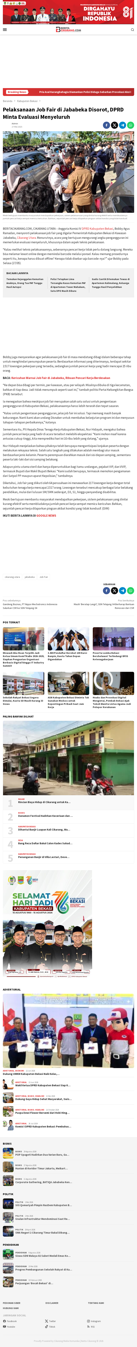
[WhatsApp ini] (130, 125)
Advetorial (8, 1071)
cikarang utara (12, 577)
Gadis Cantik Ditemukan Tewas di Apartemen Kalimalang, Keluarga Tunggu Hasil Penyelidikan (111, 283)
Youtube (11, 1326)
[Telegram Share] (122, 125)
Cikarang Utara (26, 238)
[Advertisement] (68, 61)
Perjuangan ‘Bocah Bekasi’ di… (34, 1283)
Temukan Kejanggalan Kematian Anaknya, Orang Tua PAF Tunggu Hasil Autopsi (24, 283)
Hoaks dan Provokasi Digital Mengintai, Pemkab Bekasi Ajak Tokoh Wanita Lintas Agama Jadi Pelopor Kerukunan (112, 702)
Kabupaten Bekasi (27, 826)
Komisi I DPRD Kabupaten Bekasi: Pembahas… (43, 1126)
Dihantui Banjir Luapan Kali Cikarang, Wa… (44, 829)
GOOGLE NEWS (46, 516)
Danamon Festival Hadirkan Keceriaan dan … (45, 816)
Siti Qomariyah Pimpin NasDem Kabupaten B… (43, 1205)
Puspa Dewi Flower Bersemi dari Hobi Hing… (42, 1112)
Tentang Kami (96, 1303)
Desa (20, 840)
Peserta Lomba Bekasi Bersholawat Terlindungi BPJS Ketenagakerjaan (110, 656)
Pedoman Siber (11, 1303)
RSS (93, 1326)
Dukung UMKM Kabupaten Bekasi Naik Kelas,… (31, 1074)
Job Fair (43, 577)
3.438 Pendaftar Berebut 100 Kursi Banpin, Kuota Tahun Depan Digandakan (67, 656)
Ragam (21, 799)
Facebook (12, 1321)
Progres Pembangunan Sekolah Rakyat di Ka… (43, 1269)
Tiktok (52, 1326)
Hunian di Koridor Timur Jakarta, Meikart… (41, 1168)
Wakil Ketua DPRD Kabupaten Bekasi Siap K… (42, 1085)
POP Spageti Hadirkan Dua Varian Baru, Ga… (42, 1154)
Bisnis (21, 813)
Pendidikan (21, 1252)
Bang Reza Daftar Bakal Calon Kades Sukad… (45, 843)
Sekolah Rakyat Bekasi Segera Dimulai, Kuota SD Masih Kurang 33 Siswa (23, 701)
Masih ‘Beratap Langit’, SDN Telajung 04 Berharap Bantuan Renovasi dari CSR (104, 604)
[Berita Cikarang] (68, 29)
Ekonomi (19, 1071)
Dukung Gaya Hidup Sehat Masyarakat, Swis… (43, 1099)
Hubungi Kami (11, 1308)
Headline (39, 1096)
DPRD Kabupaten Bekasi (97, 229)
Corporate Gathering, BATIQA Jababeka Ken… (43, 1182)
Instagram (96, 1321)
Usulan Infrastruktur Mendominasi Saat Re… (42, 1219)
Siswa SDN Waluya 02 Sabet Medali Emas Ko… (42, 1255)
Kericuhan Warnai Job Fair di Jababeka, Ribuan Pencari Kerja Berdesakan (60, 378)
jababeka (30, 577)
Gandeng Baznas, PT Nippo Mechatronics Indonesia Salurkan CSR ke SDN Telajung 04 (30, 604)
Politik (19, 1202)
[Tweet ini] (114, 125)
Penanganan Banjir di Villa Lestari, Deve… (43, 857)
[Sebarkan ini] (106, 125)
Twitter (52, 1321)
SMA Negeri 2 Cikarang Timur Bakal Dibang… (42, 1232)
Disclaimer (51, 1303)
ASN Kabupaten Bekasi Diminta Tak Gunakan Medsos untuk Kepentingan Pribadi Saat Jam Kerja (68, 702)
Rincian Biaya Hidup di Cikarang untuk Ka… (44, 802)
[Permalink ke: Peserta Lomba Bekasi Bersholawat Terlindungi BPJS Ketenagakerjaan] (113, 638)
